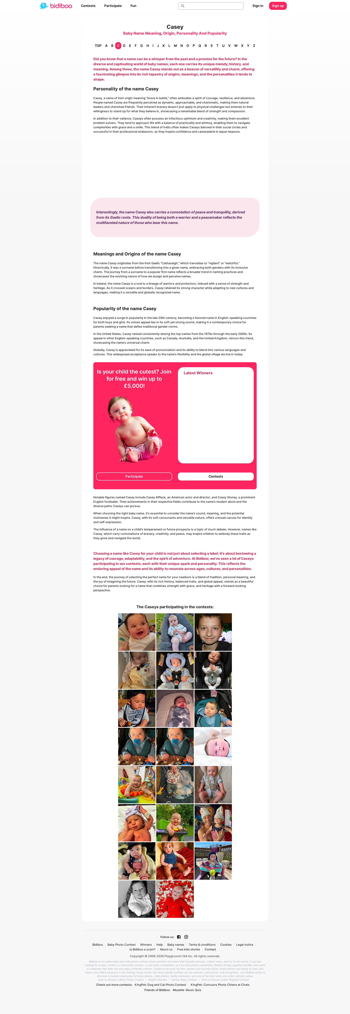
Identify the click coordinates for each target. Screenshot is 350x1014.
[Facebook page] (178, 937)
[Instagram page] (186, 937)
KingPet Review (157, 979)
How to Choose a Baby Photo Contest (121, 979)
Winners (146, 944)
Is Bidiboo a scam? (142, 949)
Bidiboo (97, 944)
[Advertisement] (175, 162)
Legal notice (244, 944)
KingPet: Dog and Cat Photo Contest (160, 984)
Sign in (257, 6)
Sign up (278, 6)
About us (166, 949)
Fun (133, 6)
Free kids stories (188, 949)
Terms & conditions (202, 944)
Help (159, 944)
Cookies (226, 944)
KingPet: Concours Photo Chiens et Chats (220, 984)
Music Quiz (193, 989)
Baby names (175, 944)
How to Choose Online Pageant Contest (225, 979)
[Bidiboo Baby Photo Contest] (55, 6)
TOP (98, 46)
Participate (113, 6)
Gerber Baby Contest (184, 979)
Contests (88, 6)
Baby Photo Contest (122, 944)
